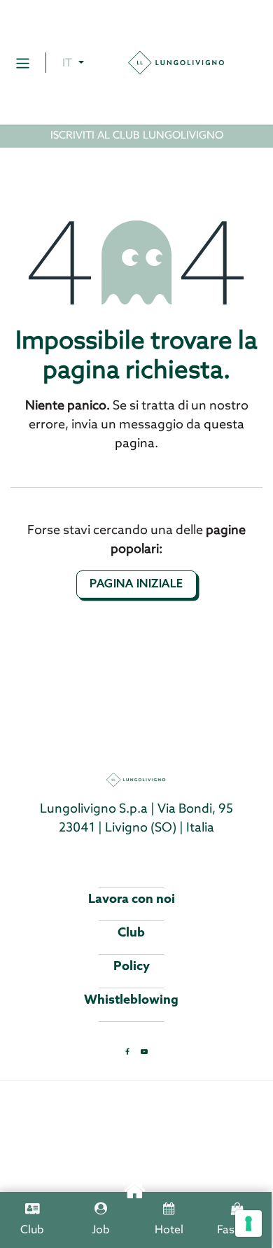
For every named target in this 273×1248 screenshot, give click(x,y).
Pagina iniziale (136, 584)
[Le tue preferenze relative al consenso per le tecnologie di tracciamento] (248, 1223)
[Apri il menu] (22, 62)
